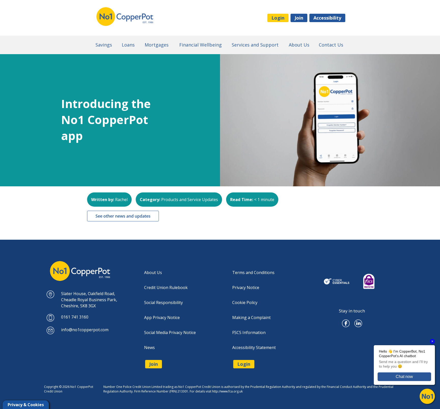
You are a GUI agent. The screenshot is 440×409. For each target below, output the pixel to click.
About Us (153, 272)
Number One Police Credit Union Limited (145, 16)
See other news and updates (122, 216)
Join (299, 18)
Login (277, 18)
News (149, 347)
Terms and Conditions (253, 272)
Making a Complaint (251, 317)
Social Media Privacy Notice (170, 332)
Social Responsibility (163, 302)
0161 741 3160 (74, 317)
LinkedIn (358, 321)
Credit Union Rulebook (166, 287)
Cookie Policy (244, 302)
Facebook (346, 321)
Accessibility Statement (254, 347)
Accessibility (327, 18)
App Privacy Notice (162, 317)
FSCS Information (249, 332)
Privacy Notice (245, 287)
